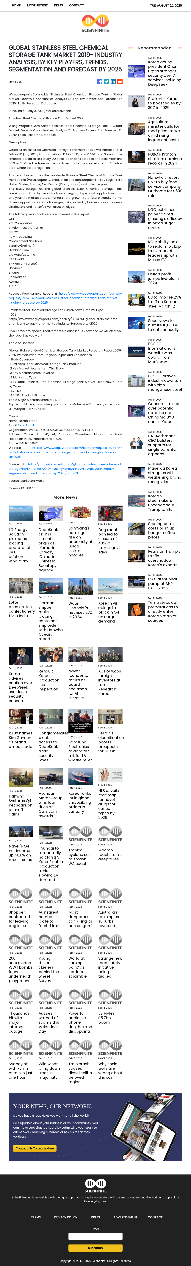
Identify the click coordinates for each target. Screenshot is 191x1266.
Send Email (26, 425)
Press (95, 1217)
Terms (36, 1217)
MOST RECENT (37, 5)
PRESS (58, 5)
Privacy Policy (65, 1217)
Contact (155, 1217)
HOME (16, 5)
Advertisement (125, 1217)
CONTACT (76, 5)
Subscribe (95, 1248)
